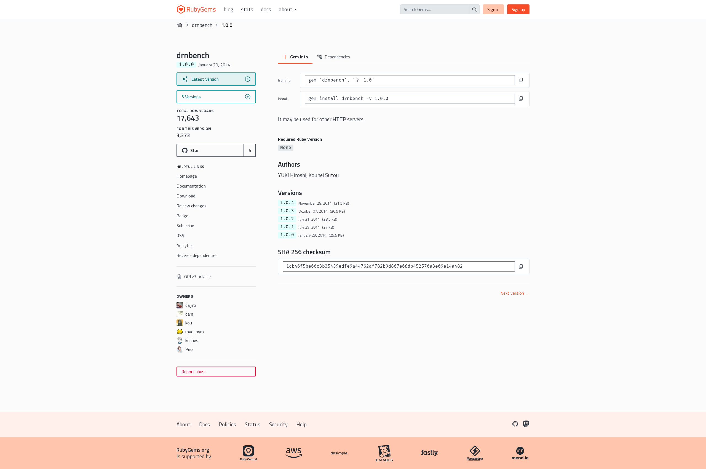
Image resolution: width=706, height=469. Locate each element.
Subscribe (185, 225)
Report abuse (194, 371)
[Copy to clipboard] (521, 80)
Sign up (518, 9)
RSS (180, 235)
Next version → (515, 293)
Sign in (493, 9)
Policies (227, 424)
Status (252, 424)
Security (278, 424)
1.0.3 (287, 211)
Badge (182, 215)
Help (301, 424)
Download (185, 196)
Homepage (186, 176)
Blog (228, 9)
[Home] (179, 25)
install (283, 99)
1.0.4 (287, 202)
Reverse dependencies (197, 255)
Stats (247, 9)
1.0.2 (287, 219)
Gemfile (284, 80)
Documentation (191, 186)
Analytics (185, 245)
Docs (266, 9)
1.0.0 (287, 235)
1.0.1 (287, 227)
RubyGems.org (192, 450)
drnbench (202, 25)
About (183, 424)
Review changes (191, 205)
